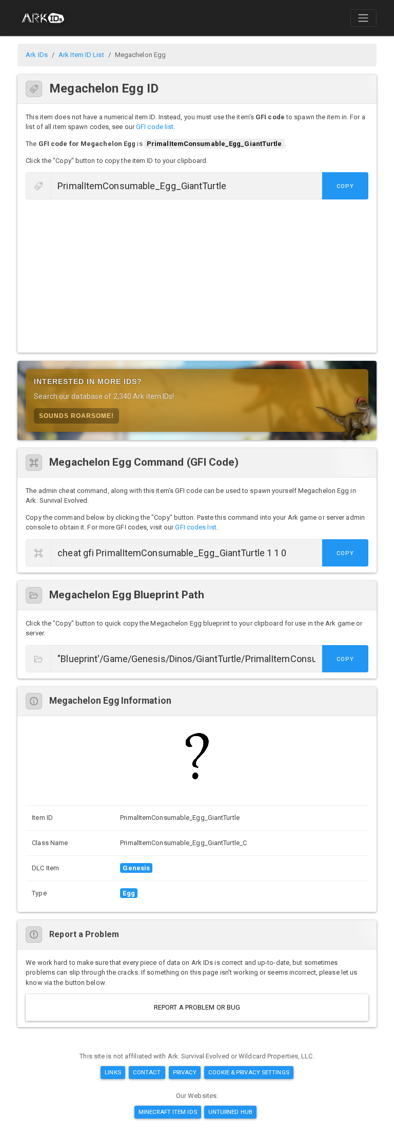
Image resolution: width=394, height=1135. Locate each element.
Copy (345, 186)
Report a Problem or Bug (197, 1007)
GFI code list (154, 127)
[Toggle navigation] (363, 18)
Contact (147, 1072)
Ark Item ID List (81, 55)
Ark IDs (37, 55)
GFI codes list (195, 527)
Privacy (185, 1072)
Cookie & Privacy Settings (248, 1072)
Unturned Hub (230, 1111)
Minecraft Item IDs (168, 1111)
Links (113, 1072)
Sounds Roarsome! (76, 415)
